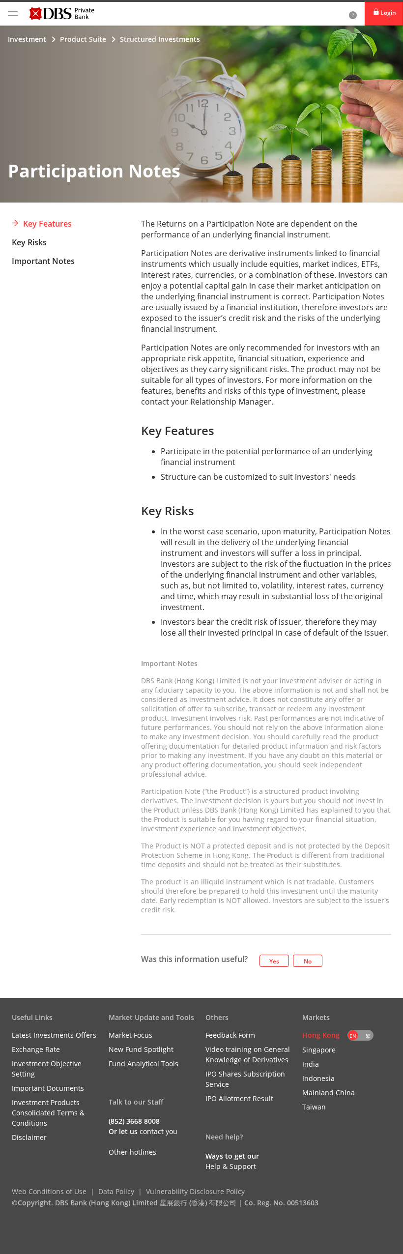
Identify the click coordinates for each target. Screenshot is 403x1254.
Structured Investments (160, 39)
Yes (274, 961)
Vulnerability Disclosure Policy (195, 1191)
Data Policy (116, 1191)
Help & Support (230, 1166)
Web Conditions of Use (49, 1191)
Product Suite (83, 39)
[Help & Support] (353, 14)
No (308, 961)
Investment (27, 39)
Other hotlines (132, 1152)
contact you (158, 1131)
